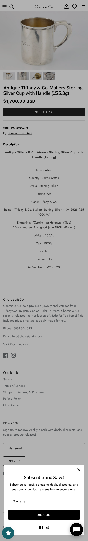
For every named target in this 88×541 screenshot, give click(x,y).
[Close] (78, 469)
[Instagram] (47, 527)
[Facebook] (41, 527)
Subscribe (44, 515)
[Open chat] (76, 529)
